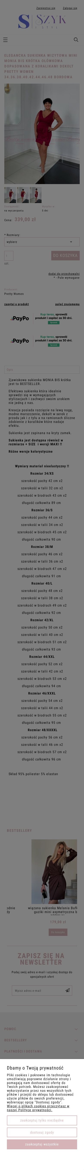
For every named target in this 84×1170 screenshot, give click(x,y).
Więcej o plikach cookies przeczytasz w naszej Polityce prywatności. (38, 1108)
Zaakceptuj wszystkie (42, 1144)
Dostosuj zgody (42, 1132)
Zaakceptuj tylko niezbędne (42, 1120)
